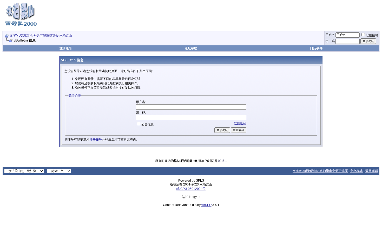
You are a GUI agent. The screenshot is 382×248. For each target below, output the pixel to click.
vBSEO (206, 205)
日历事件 (316, 48)
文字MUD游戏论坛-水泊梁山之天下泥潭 (320, 171)
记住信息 (372, 35)
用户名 (330, 35)
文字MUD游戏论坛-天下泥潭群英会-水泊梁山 (41, 35)
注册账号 (66, 48)
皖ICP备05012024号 (191, 189)
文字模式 (356, 171)
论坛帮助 (191, 48)
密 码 (330, 41)
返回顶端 (371, 171)
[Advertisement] (284, 13)
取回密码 (240, 123)
